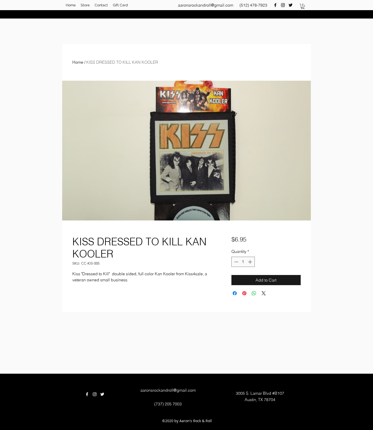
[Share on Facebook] (235, 293)
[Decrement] (235, 262)
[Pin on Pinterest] (244, 293)
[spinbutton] (243, 262)
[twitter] (290, 5)
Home (77, 62)
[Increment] (250, 262)
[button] (303, 6)
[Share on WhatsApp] (254, 293)
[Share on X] (264, 293)
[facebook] (275, 5)
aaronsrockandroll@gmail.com (205, 5)
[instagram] (282, 5)
